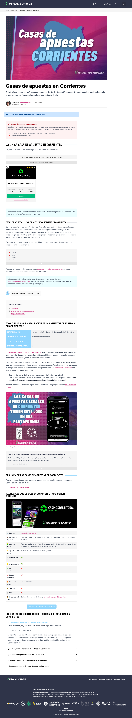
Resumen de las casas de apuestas (22, 311)
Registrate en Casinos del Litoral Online (41, 606)
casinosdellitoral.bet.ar (28, 533)
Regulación (14, 308)
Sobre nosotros (92, 679)
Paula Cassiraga (25, 102)
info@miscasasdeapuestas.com (19, 281)
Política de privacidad (105, 679)
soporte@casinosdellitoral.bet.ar (55, 597)
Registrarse (21, 196)
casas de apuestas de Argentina (49, 269)
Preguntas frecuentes (18, 314)
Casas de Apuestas (11, 10)
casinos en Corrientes (63, 368)
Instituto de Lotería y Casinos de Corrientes (24, 352)
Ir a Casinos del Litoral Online (21, 199)
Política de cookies (119, 679)
